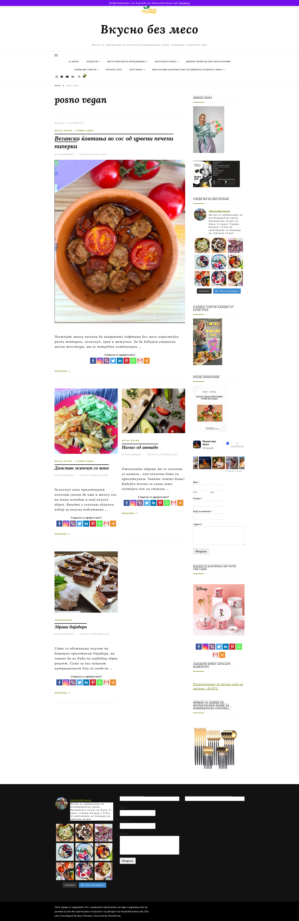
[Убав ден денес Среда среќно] (202, 262)
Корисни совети (85, 69)
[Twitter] (113, 361)
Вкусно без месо (149, 29)
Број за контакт (203, 511)
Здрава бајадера (71, 627)
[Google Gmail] (140, 361)
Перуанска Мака (165, 61)
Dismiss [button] (184, 3)
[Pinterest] (126, 361)
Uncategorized (63, 620)
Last (212, 492)
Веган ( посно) (63, 130)
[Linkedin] (120, 361)
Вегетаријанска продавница (126, 61)
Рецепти (92, 61)
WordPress (114, 915)
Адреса (198, 524)
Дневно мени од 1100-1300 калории (208, 61)
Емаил (197, 498)
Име (196, 482)
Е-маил (125, 820)
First (195, 492)
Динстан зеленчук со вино (82, 468)
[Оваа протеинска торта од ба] (235, 245)
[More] (147, 361)
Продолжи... (62, 371)
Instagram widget (233, 471)
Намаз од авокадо (140, 447)
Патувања (136, 69)
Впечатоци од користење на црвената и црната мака (187, 69)
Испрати (201, 551)
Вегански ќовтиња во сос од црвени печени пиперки (114, 142)
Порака (124, 833)
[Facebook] (93, 361)
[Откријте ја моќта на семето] (218, 262)
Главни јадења (85, 130)
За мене (74, 61)
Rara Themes (84, 915)
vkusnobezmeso (65, 154)
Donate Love (114, 69)
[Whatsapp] (133, 361)
